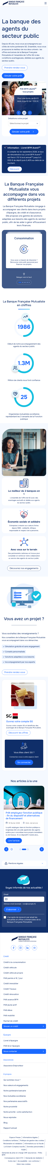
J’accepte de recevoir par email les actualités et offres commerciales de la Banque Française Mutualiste (24, 919)
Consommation (24, 238)
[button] (19, 113)
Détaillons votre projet (18, 118)
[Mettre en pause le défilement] (24, 113)
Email (6, 894)
